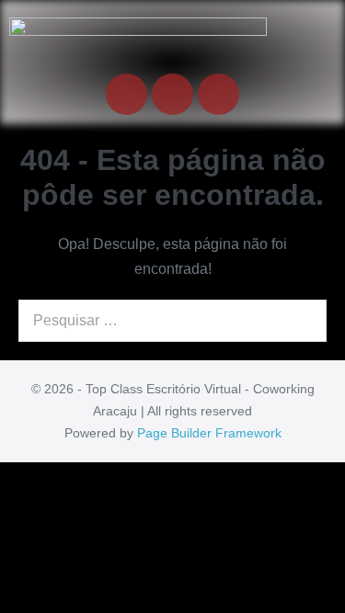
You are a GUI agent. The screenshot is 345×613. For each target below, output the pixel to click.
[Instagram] (172, 94)
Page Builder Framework (209, 433)
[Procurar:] (172, 320)
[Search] (302, 320)
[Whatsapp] (218, 94)
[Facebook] (126, 94)
